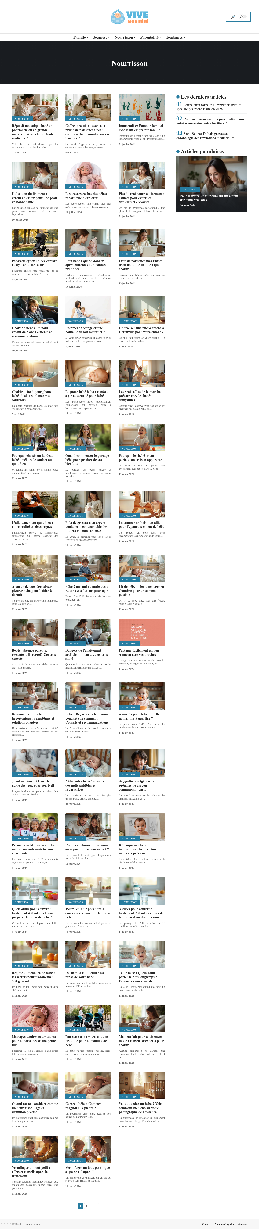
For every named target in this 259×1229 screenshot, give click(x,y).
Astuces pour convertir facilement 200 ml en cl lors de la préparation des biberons (141, 912)
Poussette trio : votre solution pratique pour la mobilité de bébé (86, 1040)
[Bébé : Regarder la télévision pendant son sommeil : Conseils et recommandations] (88, 696)
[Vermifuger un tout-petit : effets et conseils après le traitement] (35, 1149)
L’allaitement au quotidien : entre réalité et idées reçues (32, 524)
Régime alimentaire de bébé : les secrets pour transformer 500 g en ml (33, 976)
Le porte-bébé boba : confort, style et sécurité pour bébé (86, 393)
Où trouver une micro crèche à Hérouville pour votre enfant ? (141, 329)
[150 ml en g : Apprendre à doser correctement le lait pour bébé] (88, 891)
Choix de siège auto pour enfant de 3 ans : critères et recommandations (32, 331)
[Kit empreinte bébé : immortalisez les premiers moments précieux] (142, 827)
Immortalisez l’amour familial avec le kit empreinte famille (141, 127)
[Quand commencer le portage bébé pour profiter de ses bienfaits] (88, 437)
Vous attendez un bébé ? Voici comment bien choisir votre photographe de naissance (140, 1107)
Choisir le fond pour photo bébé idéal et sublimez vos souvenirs (31, 395)
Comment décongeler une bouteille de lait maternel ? (85, 329)
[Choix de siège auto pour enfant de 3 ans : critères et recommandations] (35, 309)
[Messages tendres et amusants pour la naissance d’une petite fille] (35, 1018)
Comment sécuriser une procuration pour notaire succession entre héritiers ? (210, 121)
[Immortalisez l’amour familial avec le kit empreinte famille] (142, 107)
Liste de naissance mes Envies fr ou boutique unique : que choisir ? (140, 264)
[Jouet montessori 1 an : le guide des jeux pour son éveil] (35, 763)
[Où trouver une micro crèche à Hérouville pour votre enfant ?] (142, 309)
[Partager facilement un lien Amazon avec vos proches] (142, 632)
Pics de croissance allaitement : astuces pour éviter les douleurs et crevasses (141, 197)
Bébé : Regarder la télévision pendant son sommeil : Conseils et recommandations (86, 718)
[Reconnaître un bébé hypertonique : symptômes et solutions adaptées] (35, 696)
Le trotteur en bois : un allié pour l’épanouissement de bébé (141, 524)
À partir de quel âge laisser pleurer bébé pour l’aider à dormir (32, 590)
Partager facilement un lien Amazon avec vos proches (139, 652)
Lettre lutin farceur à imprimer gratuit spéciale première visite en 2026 (208, 106)
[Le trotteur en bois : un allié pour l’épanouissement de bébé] (142, 504)
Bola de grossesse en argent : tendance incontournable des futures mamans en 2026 (86, 526)
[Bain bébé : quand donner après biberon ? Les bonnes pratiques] (88, 243)
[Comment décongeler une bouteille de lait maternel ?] (88, 309)
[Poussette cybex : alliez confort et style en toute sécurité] (35, 243)
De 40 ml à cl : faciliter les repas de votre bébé (84, 974)
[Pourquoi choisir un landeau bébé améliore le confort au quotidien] (35, 437)
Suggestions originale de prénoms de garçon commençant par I (136, 785)
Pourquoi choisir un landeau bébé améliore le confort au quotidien (32, 459)
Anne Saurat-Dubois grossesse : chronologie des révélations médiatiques (205, 135)
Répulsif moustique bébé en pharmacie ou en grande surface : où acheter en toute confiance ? (33, 131)
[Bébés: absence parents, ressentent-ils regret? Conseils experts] (35, 632)
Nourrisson (22, 118)
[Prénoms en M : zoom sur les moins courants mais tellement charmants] (35, 827)
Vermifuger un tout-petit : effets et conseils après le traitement (31, 1171)
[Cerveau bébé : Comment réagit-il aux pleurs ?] (88, 1085)
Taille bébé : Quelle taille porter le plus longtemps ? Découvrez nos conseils (138, 976)
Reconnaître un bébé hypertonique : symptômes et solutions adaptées (33, 718)
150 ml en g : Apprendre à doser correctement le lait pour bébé (88, 912)
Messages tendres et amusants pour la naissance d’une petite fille (34, 1040)
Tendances (190, 189)
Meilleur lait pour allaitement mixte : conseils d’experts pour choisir (141, 1040)
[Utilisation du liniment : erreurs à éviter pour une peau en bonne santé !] (35, 175)
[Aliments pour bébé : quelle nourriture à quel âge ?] (142, 696)
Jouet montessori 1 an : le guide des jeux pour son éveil (33, 783)
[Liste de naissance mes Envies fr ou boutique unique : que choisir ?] (142, 243)
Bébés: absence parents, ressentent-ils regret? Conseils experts (34, 654)
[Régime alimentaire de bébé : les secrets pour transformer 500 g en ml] (35, 954)
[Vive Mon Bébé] (129, 16)
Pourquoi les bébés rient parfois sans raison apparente (140, 457)
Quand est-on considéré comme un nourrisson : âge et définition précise (35, 1107)
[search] (233, 16)
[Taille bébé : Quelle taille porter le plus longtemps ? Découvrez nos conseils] (142, 954)
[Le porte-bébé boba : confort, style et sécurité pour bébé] (88, 373)
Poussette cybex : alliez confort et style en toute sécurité (34, 262)
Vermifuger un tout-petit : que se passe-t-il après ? (87, 1169)
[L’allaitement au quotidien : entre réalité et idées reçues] (35, 504)
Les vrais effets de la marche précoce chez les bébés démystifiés (140, 395)
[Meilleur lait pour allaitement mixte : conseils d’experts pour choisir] (142, 1018)
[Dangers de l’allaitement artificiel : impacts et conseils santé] (88, 632)
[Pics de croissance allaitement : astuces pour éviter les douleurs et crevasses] (142, 175)
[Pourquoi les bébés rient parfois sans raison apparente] (142, 437)
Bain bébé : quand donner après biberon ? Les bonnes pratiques (85, 264)
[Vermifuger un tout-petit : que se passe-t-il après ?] (88, 1149)
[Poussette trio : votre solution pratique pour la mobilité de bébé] (88, 1018)
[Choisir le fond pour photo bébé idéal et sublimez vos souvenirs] (35, 373)
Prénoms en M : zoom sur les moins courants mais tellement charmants (34, 849)
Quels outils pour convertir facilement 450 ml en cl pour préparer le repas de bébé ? (33, 912)
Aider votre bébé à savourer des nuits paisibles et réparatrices (85, 785)
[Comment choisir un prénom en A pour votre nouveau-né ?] (88, 827)
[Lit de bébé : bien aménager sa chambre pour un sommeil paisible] (142, 568)
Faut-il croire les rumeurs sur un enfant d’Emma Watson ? (209, 197)
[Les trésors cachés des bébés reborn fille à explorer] (88, 175)
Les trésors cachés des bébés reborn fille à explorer (86, 195)
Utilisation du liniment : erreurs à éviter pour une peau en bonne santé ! (34, 197)
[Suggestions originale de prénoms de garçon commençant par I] (142, 763)
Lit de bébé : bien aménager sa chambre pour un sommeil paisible (141, 590)
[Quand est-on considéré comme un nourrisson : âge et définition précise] (35, 1085)
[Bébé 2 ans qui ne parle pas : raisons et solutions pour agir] (88, 568)
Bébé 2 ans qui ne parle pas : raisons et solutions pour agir (86, 588)
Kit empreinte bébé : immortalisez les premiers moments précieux (138, 849)
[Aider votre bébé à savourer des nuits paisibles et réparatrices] (88, 763)
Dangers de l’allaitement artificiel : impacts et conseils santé (86, 654)
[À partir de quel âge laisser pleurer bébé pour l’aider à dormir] (35, 568)
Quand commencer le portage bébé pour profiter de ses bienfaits (87, 459)
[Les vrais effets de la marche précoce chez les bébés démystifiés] (142, 373)
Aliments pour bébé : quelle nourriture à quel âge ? (139, 716)
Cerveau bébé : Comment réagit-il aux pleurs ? (84, 1105)
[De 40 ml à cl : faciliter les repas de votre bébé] (88, 954)
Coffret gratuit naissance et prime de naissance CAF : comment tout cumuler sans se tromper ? (87, 131)
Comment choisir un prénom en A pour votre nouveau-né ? (87, 847)
